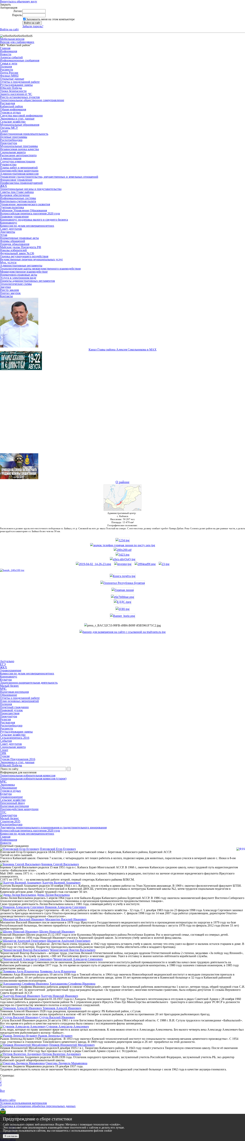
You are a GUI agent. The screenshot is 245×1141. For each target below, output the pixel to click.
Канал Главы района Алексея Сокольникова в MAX (123, 349)
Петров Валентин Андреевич (61, 1054)
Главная (5, 48)
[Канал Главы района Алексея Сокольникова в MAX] (19, 346)
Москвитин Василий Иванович (66, 919)
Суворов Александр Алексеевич (67, 1026)
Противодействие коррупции (19, 170)
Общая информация (13, 109)
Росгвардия (7, 103)
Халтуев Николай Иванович (59, 995)
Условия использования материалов (23, 1103)
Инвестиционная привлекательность (24, 133)
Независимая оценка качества (19, 149)
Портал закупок (10, 293)
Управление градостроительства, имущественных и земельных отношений (49, 176)
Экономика (7, 784)
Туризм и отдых (10, 112)
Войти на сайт (9, 29)
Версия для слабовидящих (17, 42)
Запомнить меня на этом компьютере (50, 19)
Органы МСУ (9, 127)
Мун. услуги (8, 262)
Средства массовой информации (21, 115)
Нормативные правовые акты (19, 238)
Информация (8, 51)
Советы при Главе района (17, 192)
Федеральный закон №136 (17, 253)
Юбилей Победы (11, 88)
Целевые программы (13, 137)
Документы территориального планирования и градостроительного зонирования (53, 827)
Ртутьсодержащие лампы (16, 84)
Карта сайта (8, 1100)
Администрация (10, 158)
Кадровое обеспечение (15, 195)
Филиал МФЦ (9, 75)
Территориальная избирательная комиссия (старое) (33, 778)
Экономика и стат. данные (17, 118)
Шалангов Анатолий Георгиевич (68, 940)
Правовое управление (14, 216)
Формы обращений (12, 241)
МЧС (3, 781)
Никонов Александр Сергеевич (65, 907)
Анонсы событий (11, 57)
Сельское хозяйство (12, 121)
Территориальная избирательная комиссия (27, 775)
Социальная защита (13, 152)
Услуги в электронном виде (18, 277)
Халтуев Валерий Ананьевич (61, 882)
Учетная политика (12, 207)
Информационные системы (18, 198)
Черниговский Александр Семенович (78, 959)
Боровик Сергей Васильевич (60, 864)
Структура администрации (17, 161)
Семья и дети (8, 63)
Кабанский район (11, 106)
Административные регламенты (21, 265)
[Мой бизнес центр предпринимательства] (122, 554)
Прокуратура (8, 143)
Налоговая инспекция (14, 806)
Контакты (6, 296)
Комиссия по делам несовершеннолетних (27, 225)
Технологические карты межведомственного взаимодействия (40, 268)
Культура (6, 793)
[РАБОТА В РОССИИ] (122, 632)
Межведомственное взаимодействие (24, 271)
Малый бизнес (9, 818)
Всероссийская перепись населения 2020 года (30, 213)
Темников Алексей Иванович (61, 1008)
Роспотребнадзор (11, 140)
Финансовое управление (16, 179)
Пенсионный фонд (12, 803)
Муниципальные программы (19, 146)
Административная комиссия (19, 173)
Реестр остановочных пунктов (20, 97)
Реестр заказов (9, 290)
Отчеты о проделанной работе (20, 81)
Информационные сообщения (19, 60)
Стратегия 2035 (10, 821)
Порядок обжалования (14, 244)
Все (2, 1090)
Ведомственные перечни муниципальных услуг (31, 259)
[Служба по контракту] (122, 415)
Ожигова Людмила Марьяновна (66, 1063)
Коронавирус (8, 222)
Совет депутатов (11, 228)
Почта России (9, 72)
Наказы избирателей (13, 250)
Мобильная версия (12, 39)
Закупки (5, 287)
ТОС (3, 812)
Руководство (8, 164)
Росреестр (6, 69)
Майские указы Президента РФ (20, 247)
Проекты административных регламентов (27, 280)
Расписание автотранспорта (18, 155)
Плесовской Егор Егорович (58, 849)
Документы (7, 231)
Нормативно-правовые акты (18, 274)
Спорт (4, 130)
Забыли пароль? (32, 26)
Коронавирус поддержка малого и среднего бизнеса (34, 219)
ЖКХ (3, 186)
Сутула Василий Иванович (57, 1017)
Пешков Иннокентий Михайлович (72, 1044)
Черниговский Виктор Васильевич (72, 950)
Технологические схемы (16, 283)
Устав (3, 235)
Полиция (6, 66)
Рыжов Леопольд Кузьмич (55, 1035)
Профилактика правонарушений (21, 182)
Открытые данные (12, 78)
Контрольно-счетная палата (18, 201)
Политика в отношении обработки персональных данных (38, 1106)
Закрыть (5, 4)
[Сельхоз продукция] (164, 564)
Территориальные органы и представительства (30, 189)
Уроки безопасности (13, 91)
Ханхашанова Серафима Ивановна (72, 983)
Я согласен (10, 1136)
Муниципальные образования (19, 124)
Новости (5, 54)
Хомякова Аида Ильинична (58, 971)
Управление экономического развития (25, 204)
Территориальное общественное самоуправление (32, 100)
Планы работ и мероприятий (19, 167)
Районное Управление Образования (23, 210)
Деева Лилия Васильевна (53, 894)
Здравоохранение (11, 796)
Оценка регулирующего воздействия (24, 256)
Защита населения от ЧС (16, 94)
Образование (8, 787)
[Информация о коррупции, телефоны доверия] (12, 570)
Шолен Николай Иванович (57, 931)
